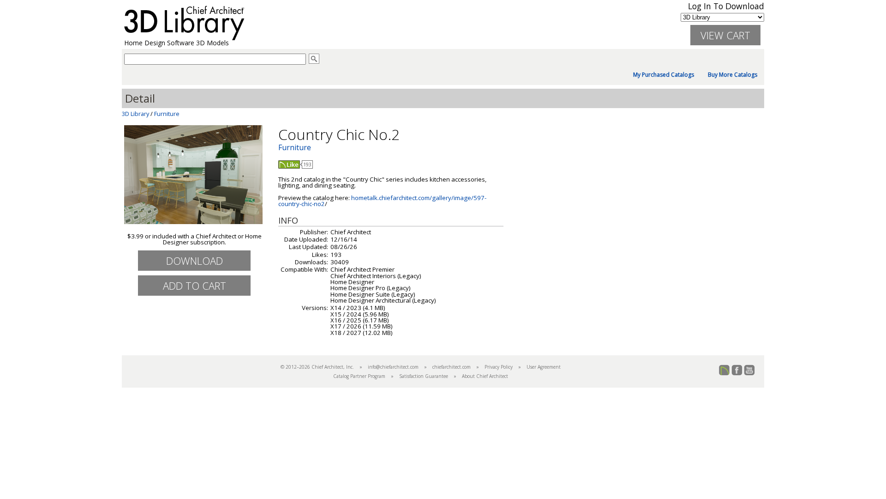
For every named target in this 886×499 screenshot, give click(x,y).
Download (194, 261)
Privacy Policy (499, 367)
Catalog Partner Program (359, 376)
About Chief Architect (485, 376)
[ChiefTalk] (724, 374)
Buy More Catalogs (732, 75)
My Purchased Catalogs (663, 75)
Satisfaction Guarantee (423, 376)
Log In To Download (726, 6)
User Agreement (544, 367)
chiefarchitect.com (451, 367)
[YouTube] (749, 374)
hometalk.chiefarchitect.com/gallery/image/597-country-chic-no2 (382, 201)
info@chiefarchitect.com (393, 367)
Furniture (167, 114)
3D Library (135, 114)
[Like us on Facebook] (736, 374)
